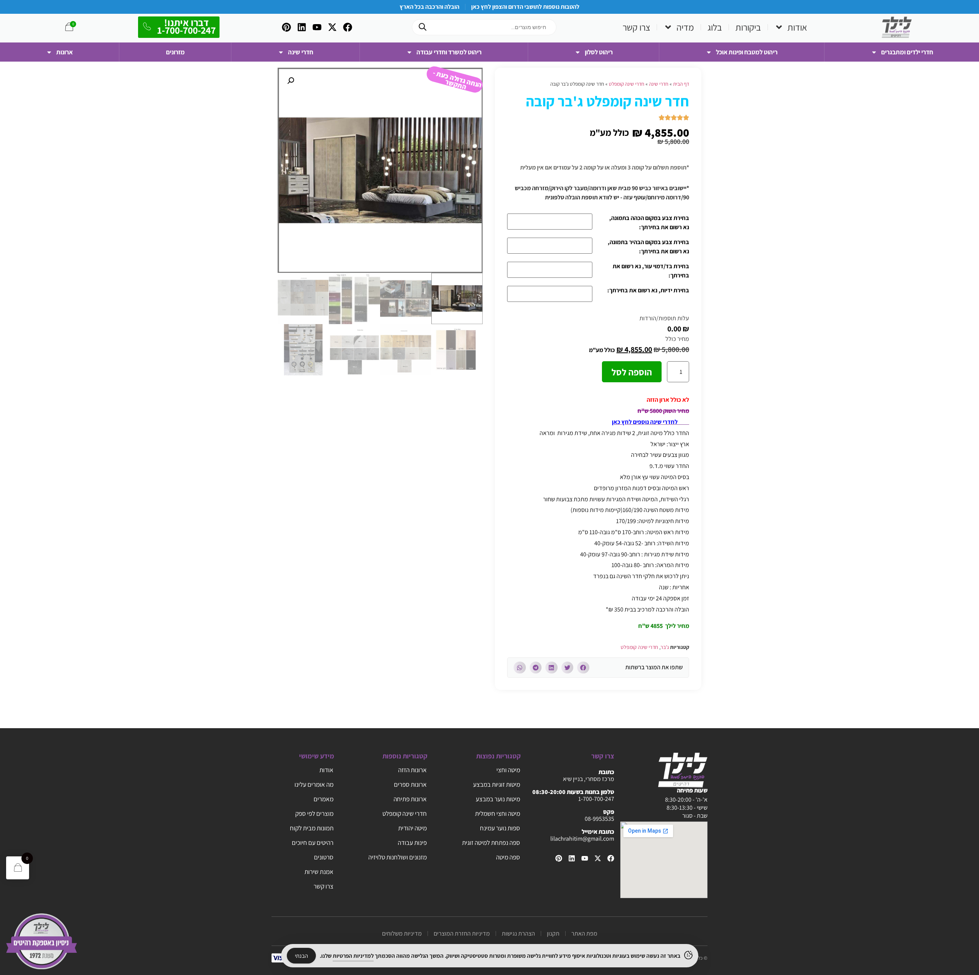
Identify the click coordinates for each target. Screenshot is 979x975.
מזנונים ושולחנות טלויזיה (397, 857)
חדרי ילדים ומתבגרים (907, 52)
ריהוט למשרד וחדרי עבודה (448, 52)
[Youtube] (317, 27)
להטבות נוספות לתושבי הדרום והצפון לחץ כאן (525, 7)
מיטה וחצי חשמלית (497, 813)
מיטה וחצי (508, 770)
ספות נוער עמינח (500, 828)
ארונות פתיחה (410, 799)
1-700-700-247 (596, 799)
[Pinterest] (286, 27)
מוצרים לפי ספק (314, 813)
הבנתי (301, 955)
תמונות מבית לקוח (311, 828)
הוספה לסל (631, 372)
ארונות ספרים (410, 784)
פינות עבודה (412, 842)
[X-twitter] (332, 27)
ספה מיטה (508, 857)
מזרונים (175, 52)
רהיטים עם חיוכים (312, 842)
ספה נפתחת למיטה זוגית (491, 842)
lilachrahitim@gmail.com (582, 839)
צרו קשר (636, 27)
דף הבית (681, 83)
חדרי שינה (300, 52)
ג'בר (664, 647)
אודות (797, 27)
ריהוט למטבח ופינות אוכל (746, 52)
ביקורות (748, 27)
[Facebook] (347, 27)
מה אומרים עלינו (313, 784)
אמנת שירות (318, 871)
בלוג (714, 27)
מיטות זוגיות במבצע (496, 784)
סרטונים (323, 857)
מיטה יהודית (412, 828)
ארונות (64, 52)
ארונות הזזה (412, 770)
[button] (583, 668)
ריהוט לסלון (599, 52)
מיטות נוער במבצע (498, 799)
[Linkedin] (301, 27)
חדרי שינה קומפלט (626, 83)
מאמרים (323, 799)
